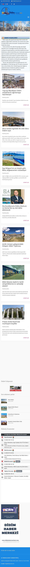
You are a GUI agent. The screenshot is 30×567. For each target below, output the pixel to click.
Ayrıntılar (26, 105)
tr (2, 4)
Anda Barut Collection (13, 414)
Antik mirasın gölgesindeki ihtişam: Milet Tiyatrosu (12, 245)
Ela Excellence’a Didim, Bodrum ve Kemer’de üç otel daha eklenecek (14, 208)
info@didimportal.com (16, 1)
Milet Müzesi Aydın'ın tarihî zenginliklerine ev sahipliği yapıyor (13, 284)
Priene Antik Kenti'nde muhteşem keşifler (11, 323)
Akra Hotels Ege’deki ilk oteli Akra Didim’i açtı (15, 130)
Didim (12, 401)
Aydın (9, 401)
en (6, 4)
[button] (2, 26)
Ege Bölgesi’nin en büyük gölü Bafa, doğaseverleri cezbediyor (14, 169)
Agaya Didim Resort (13, 407)
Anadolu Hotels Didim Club (15, 421)
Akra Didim (11, 399)
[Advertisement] (15, 360)
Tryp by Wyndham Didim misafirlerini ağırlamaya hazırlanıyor (11, 93)
